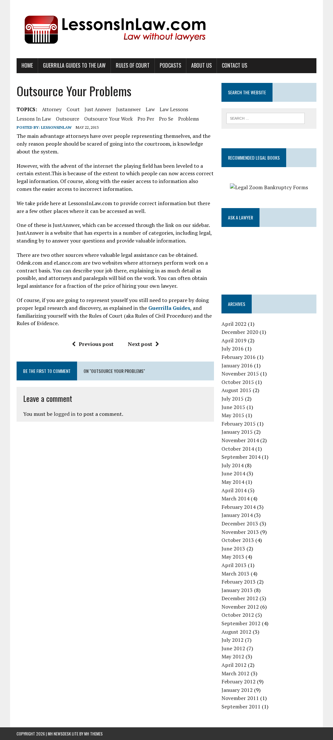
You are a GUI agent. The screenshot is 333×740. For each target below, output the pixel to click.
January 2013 (237, 590)
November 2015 (240, 373)
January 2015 (237, 431)
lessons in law (34, 118)
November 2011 (240, 698)
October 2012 (237, 614)
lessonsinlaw (56, 127)
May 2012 (232, 656)
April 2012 (233, 664)
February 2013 (238, 581)
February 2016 (238, 357)
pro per (146, 118)
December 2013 (239, 523)
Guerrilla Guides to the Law (74, 65)
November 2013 (240, 531)
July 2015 (232, 398)
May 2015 (232, 415)
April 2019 (233, 340)
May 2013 (232, 556)
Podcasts (170, 65)
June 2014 (233, 473)
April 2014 (233, 490)
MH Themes (93, 733)
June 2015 (233, 407)
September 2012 (240, 623)
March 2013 (235, 573)
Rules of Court (133, 65)
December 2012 (239, 598)
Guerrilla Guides (169, 307)
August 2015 (236, 390)
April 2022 (233, 323)
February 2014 (238, 506)
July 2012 (232, 639)
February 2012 (238, 681)
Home (27, 65)
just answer (98, 109)
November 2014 (240, 440)
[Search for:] (265, 117)
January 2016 (237, 365)
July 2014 (232, 465)
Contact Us (234, 65)
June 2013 (233, 548)
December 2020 (239, 332)
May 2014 (232, 481)
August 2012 (236, 631)
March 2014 (235, 498)
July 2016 (232, 348)
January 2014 (237, 515)
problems (188, 118)
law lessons (174, 109)
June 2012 (233, 648)
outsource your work (108, 118)
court (73, 109)
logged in (64, 413)
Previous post (96, 344)
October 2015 (237, 382)
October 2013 (237, 540)
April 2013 (233, 565)
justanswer (128, 109)
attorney (52, 109)
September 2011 (240, 706)
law (150, 109)
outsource (67, 118)
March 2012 (235, 673)
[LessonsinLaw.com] (166, 29)
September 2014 (240, 456)
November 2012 (240, 606)
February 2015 (238, 423)
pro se (166, 118)
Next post (140, 344)
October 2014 (237, 448)
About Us (201, 65)
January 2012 (237, 690)
